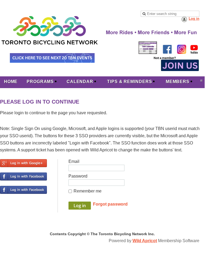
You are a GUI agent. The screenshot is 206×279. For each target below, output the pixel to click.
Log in (194, 19)
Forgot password (110, 204)
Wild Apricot (144, 240)
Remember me (88, 191)
